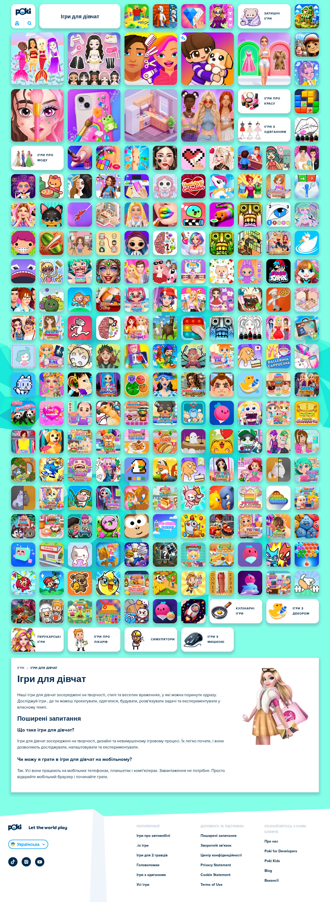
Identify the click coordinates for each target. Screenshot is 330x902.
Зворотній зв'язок (216, 845)
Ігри (20, 668)
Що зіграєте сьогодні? (29, 23)
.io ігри (142, 845)
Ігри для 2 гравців (152, 855)
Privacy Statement (216, 865)
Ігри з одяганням (151, 875)
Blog (268, 871)
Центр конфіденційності (221, 855)
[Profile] (17, 23)
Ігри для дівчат (43, 668)
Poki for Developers (281, 851)
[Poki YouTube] (39, 861)
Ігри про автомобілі (153, 836)
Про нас (271, 841)
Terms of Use (211, 885)
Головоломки (148, 865)
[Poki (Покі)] (23, 11)
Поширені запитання (218, 836)
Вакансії (272, 880)
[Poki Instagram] (26, 861)
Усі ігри (143, 885)
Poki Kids (272, 861)
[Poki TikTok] (13, 861)
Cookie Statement (215, 875)
